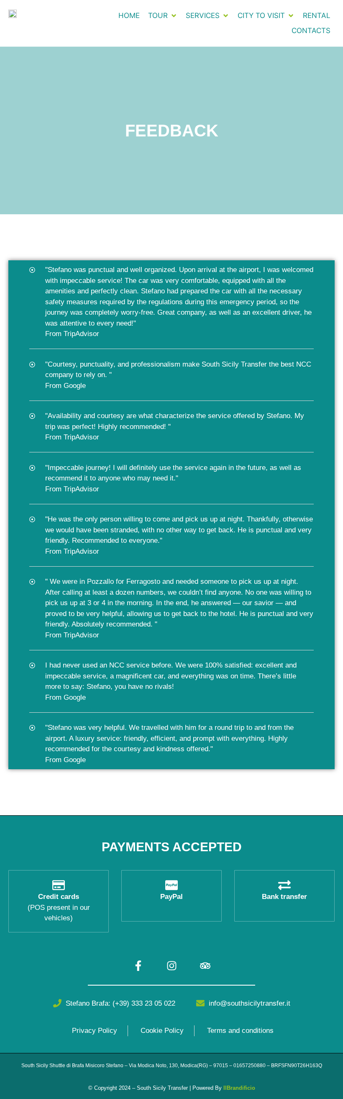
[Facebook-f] (138, 965)
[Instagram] (171, 965)
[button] (163, 15)
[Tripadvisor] (205, 965)
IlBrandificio (239, 1088)
